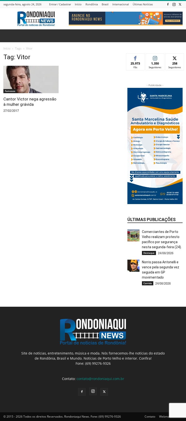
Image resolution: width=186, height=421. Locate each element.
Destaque (149, 253)
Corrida (147, 283)
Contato (150, 416)
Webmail (165, 416)
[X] (180, 4)
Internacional (120, 4)
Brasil (105, 4)
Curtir (135, 57)
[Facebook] (167, 4)
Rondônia (91, 4)
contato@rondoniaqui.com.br (100, 378)
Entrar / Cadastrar (60, 4)
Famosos (10, 91)
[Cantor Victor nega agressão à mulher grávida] (31, 79)
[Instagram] (174, 4)
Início (78, 4)
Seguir (155, 57)
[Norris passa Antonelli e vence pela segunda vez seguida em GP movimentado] (133, 266)
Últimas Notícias (143, 4)
